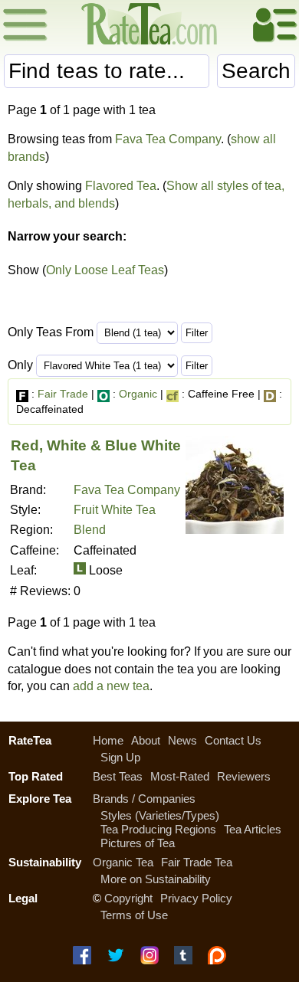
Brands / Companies (144, 798)
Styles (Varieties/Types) (159, 815)
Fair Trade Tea (196, 862)
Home (108, 740)
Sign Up (120, 757)
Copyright (128, 898)
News (182, 740)
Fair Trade (63, 394)
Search (256, 71)
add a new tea (111, 685)
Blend (90, 529)
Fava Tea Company (168, 139)
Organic (138, 394)
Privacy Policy (196, 898)
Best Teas (118, 776)
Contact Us (233, 740)
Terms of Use (134, 914)
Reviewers (244, 776)
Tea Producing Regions (158, 829)
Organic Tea (123, 862)
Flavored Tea (120, 185)
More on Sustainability (155, 878)
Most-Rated (179, 776)
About (145, 740)
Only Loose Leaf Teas (105, 270)
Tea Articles (252, 829)
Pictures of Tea (137, 842)
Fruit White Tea (115, 509)
